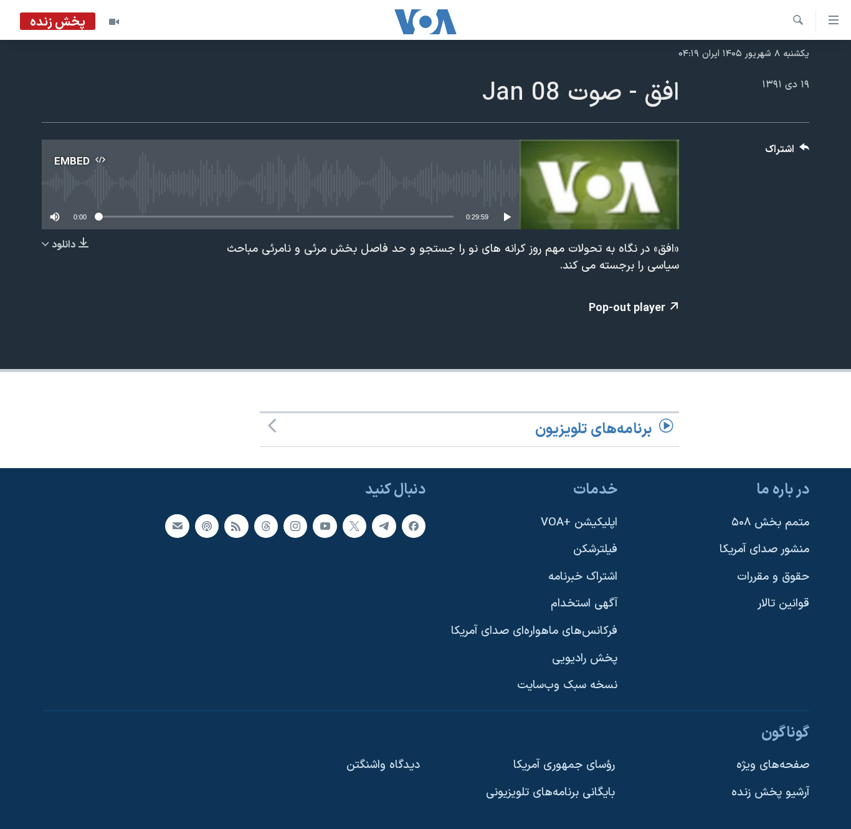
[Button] (787, 152)
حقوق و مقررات (773, 576)
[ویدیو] (114, 21)
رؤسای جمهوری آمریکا (564, 765)
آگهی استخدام (584, 604)
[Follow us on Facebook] (414, 526)
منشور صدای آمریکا (764, 550)
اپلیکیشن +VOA (579, 522)
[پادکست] (207, 526)
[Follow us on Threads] (266, 526)
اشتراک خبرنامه (582, 576)
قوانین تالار (783, 604)
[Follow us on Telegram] (384, 526)
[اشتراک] (177, 526)
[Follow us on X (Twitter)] (354, 526)
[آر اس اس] (236, 526)
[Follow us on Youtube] (324, 526)
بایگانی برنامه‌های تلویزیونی (550, 793)
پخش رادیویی (584, 658)
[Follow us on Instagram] (295, 526)
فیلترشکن (595, 550)
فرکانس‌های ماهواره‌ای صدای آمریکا (534, 631)
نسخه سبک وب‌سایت (567, 686)
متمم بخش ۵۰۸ (770, 522)
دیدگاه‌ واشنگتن (383, 765)
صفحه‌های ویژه (772, 765)
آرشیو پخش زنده (770, 793)
